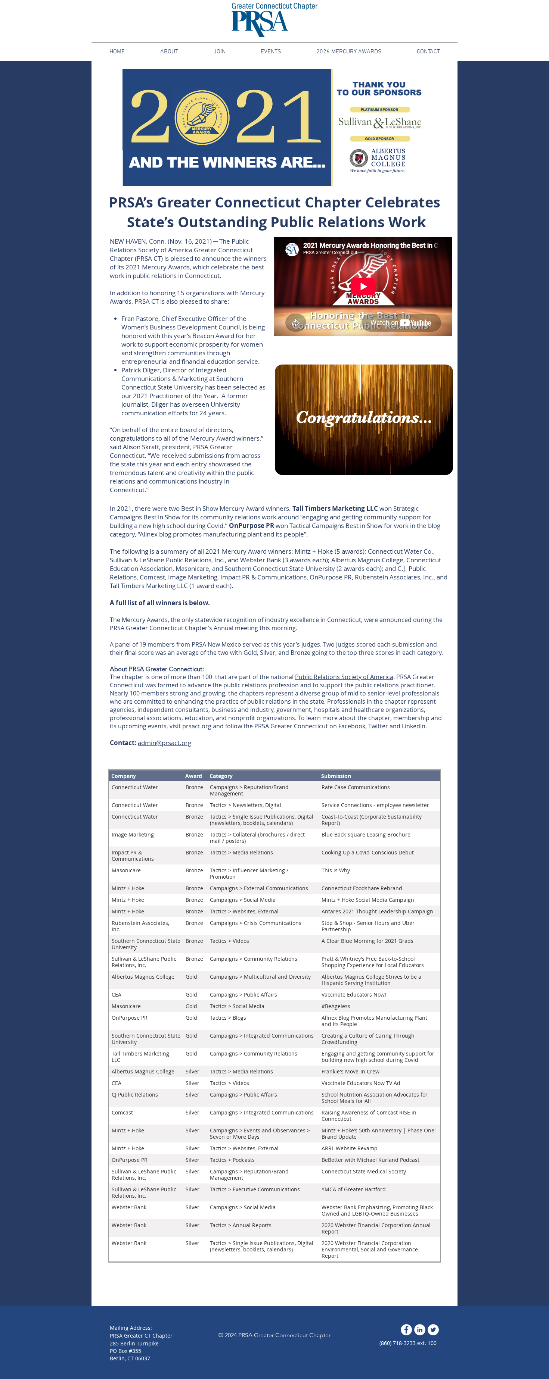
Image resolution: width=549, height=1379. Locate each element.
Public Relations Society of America (344, 677)
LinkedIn (413, 726)
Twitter (378, 726)
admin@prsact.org (164, 742)
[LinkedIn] (419, 1329)
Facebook (351, 726)
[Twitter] (433, 1329)
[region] (363, 418)
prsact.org (196, 726)
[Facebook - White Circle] (406, 1329)
